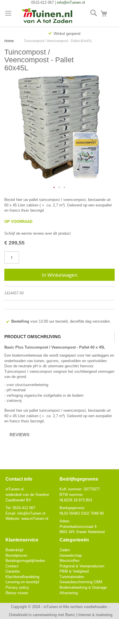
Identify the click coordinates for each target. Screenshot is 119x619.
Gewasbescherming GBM (81, 582)
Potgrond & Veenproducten (82, 566)
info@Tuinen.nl (31, 513)
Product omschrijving (32, 336)
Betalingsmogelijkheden (25, 560)
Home (9, 41)
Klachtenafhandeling (22, 577)
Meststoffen (69, 560)
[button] (54, 187)
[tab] (59, 337)
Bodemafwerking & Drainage (83, 587)
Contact (11, 566)
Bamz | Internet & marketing (88, 615)
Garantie (12, 571)
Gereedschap (71, 555)
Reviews (19, 434)
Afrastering (69, 593)
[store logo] (47, 16)
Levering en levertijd (22, 582)
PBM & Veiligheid (74, 571)
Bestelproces (16, 555)
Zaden (65, 550)
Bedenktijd (14, 550)
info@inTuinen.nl (71, 2)
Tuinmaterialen (72, 577)
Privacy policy (17, 587)
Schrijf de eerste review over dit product (37, 233)
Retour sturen (16, 593)
